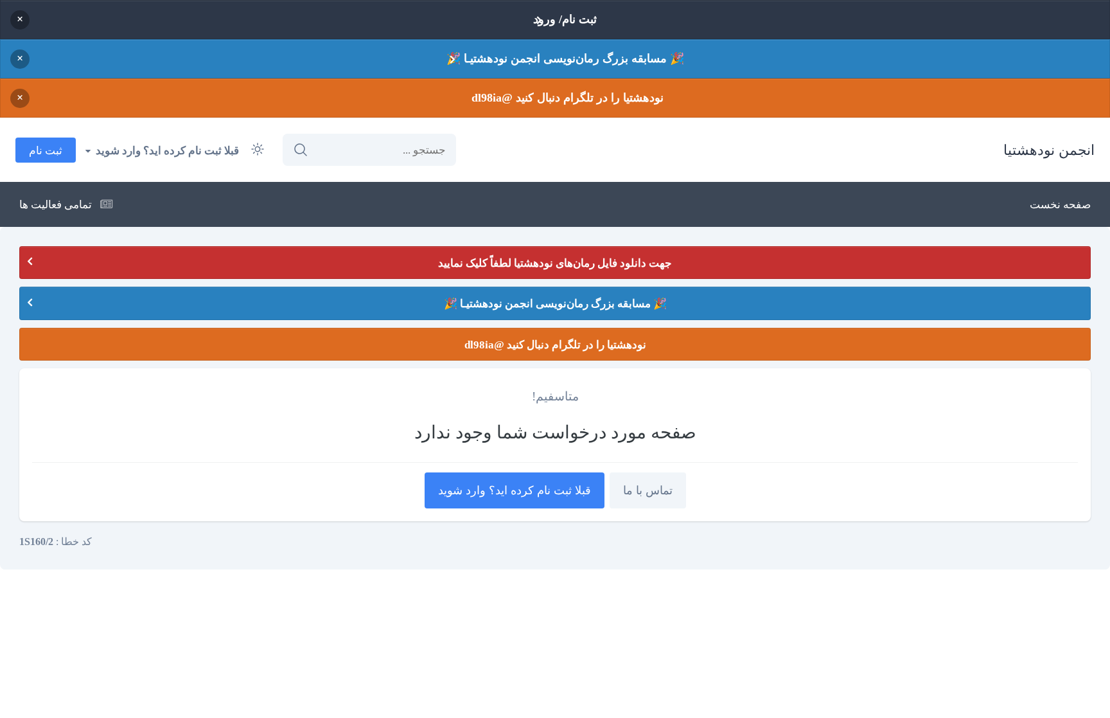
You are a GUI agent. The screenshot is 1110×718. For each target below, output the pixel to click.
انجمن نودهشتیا (1049, 150)
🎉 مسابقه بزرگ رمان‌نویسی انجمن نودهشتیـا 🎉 (565, 58)
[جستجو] (301, 150)
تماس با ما (648, 490)
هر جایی (349, 150)
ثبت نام (45, 150)
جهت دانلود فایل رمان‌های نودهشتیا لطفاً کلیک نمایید (555, 262)
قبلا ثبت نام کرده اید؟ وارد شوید (165, 150)
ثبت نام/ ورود (565, 19)
